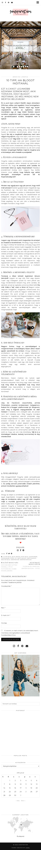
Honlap (4, 623)
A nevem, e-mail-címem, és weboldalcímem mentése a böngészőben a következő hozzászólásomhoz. (19, 633)
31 (20, 795)
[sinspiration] (20, 12)
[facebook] (5, 2)
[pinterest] (8, 2)
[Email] (12, 2)
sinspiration (15, 559)
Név (3, 608)
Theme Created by (21, 847)
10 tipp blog (7, 556)
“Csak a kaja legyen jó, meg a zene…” (20, 46)
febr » (23, 801)
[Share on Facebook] (7, 553)
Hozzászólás (6, 586)
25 (26, 792)
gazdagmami (33, 556)
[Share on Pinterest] (11, 553)
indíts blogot (31, 558)
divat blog (24, 556)
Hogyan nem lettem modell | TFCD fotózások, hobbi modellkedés (9, 567)
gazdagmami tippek (7, 558)
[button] (38, 2)
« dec (18, 801)
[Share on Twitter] (9, 553)
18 (26, 788)
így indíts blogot (20, 558)
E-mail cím (5, 615)
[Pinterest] (10, 721)
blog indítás (16, 556)
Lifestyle (24, 77)
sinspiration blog (26, 559)
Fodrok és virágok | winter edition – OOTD (30, 565)
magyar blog (5, 559)
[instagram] (2, 2)
